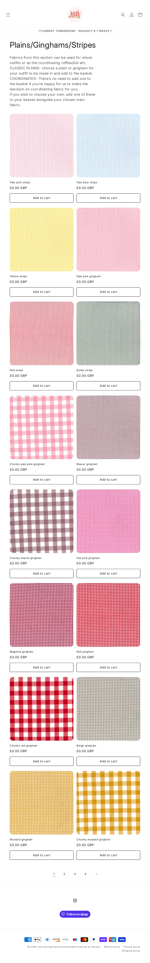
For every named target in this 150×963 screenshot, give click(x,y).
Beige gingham (86, 745)
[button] (8, 15)
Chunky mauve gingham (25, 557)
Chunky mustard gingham (93, 839)
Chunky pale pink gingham (27, 464)
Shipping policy (131, 950)
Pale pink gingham (89, 276)
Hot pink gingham (88, 557)
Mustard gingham (21, 839)
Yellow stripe (18, 276)
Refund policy (112, 946)
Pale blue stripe (87, 182)
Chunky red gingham (23, 745)
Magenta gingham (21, 651)
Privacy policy (132, 946)
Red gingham (85, 651)
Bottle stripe (85, 370)
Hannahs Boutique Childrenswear (57, 946)
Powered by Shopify (88, 946)
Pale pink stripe (20, 182)
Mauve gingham (87, 464)
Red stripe (16, 370)
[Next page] (96, 873)
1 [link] (54, 874)
